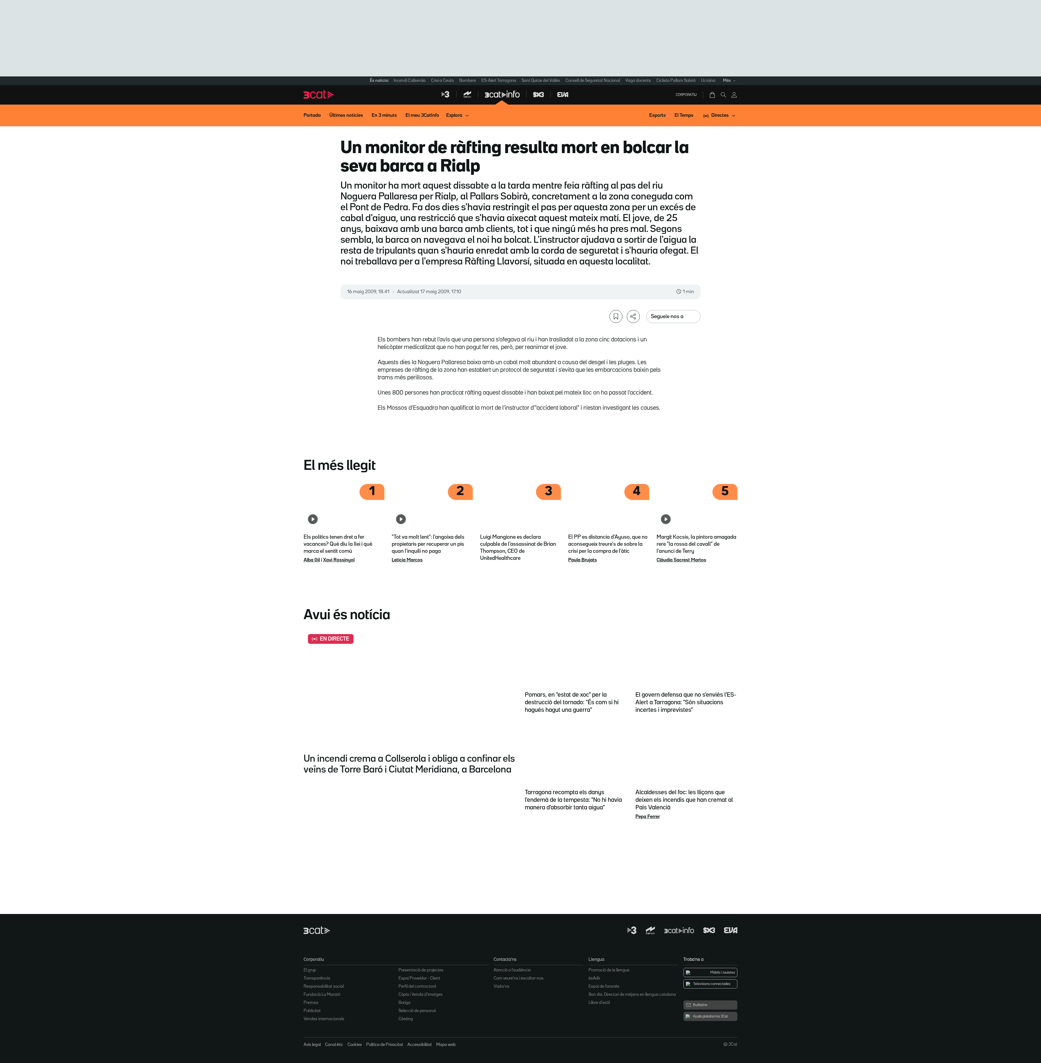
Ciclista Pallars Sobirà (676, 81)
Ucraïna (708, 81)
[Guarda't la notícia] (615, 316)
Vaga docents (638, 81)
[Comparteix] (633, 316)
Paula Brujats (582, 560)
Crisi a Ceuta (442, 81)
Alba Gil (312, 560)
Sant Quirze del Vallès (541, 81)
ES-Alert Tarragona (498, 81)
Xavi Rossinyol (339, 560)
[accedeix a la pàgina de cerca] (723, 94)
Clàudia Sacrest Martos (681, 560)
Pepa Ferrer (647, 817)
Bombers (467, 81)
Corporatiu (686, 94)
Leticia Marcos (407, 560)
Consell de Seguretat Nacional (593, 81)
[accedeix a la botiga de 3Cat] (713, 94)
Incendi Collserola (410, 81)
